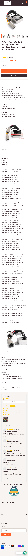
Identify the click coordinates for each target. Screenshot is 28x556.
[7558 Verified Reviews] (14, 496)
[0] (25, 3)
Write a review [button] (14, 401)
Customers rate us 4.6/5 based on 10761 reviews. (12, 484)
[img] (10, 429)
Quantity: (3, 65)
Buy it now (14, 75)
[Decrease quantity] (8, 65)
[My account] (22, 3)
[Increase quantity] (15, 65)
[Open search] (19, 3)
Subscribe (6, 534)
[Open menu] (2, 2)
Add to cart (14, 71)
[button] (4, 57)
